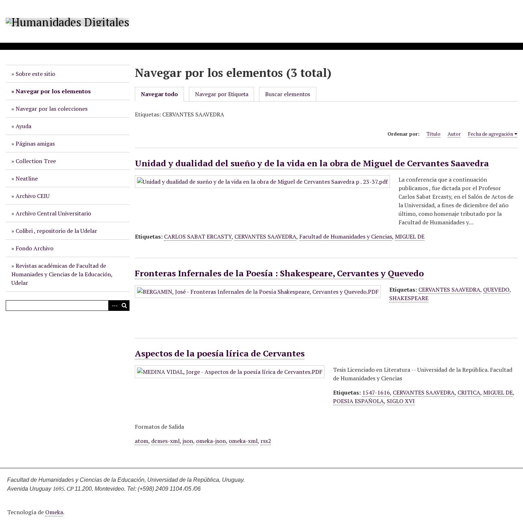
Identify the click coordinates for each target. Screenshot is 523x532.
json (188, 441)
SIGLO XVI (401, 401)
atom (141, 441)
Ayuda (23, 126)
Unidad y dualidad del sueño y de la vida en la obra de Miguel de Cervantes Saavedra (312, 163)
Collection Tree (36, 161)
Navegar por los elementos (53, 91)
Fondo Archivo (34, 248)
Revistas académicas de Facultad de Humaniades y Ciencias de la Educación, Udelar (62, 274)
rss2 (265, 441)
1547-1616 (376, 392)
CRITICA (469, 392)
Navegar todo (159, 94)
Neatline (27, 178)
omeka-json (211, 441)
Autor (454, 133)
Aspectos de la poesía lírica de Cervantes (220, 353)
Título (433, 133)
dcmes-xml (165, 441)
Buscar (124, 305)
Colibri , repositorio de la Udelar (56, 231)
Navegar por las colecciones (52, 109)
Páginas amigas (35, 143)
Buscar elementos (287, 94)
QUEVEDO (496, 289)
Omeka (54, 512)
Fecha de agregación (490, 133)
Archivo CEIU (32, 196)
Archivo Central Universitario (53, 213)
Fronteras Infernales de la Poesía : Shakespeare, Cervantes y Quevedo (279, 273)
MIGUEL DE (409, 236)
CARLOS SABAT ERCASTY (198, 236)
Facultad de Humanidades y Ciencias (345, 236)
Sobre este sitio (35, 74)
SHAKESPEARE (408, 298)
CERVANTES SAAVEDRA (265, 236)
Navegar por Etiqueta (221, 94)
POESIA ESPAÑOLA (358, 401)
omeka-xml (243, 441)
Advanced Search (113, 305)
